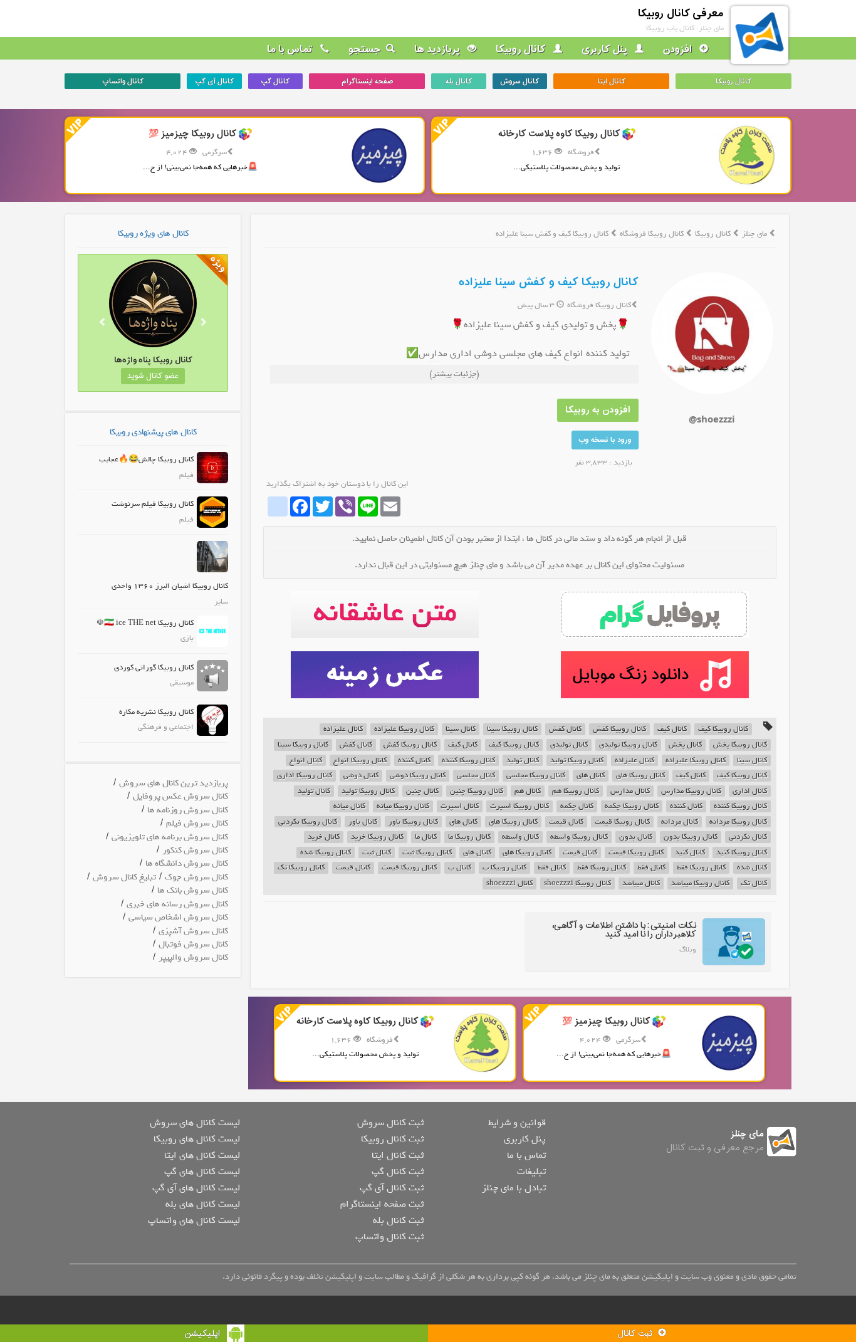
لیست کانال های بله (202, 1204)
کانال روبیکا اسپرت (519, 806)
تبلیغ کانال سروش (124, 877)
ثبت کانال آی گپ (392, 1187)
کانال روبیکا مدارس (691, 791)
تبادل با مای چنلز (514, 1187)
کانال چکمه (576, 806)
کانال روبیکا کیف (723, 729)
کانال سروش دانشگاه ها (186, 863)
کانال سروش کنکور (195, 850)
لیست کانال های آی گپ (196, 1187)
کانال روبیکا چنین (476, 791)
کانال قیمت (566, 822)
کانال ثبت (376, 853)
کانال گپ (275, 81)
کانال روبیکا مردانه (738, 822)
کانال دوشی (360, 776)
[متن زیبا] (384, 614)
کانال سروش (519, 81)
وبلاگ (687, 949)
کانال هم (527, 791)
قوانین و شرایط (517, 1122)
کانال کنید (690, 853)
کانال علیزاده (343, 729)
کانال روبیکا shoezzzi (577, 883)
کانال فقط (651, 868)
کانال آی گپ (214, 81)
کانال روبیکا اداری (304, 776)
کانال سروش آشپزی (193, 931)
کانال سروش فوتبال (193, 944)
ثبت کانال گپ (398, 1171)
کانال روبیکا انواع (360, 761)
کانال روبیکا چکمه (632, 806)
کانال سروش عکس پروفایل (180, 796)
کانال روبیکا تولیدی (628, 745)
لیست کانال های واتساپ (194, 1220)
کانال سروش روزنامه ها (187, 810)
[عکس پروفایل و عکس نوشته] (654, 614)
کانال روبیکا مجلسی (535, 776)
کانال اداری (750, 791)
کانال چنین (422, 791)
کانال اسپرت (460, 806)
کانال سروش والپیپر (193, 957)
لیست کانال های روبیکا (197, 1138)
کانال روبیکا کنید (741, 853)
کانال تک (754, 883)
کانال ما (426, 837)
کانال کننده (414, 761)
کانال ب (459, 868)
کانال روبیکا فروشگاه (653, 234)
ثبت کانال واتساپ (389, 1236)
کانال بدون (635, 837)
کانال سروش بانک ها (192, 890)
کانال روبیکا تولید (576, 761)
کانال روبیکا (522, 49)
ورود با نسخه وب (605, 440)
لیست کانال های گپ (202, 1171)
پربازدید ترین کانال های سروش (173, 783)
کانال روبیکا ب (504, 868)
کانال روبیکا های (640, 776)
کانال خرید (324, 837)
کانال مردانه (679, 822)
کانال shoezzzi (509, 883)
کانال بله (459, 81)
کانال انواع (306, 761)
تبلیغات (531, 1171)
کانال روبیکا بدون (691, 837)
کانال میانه (349, 806)
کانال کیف (672, 729)
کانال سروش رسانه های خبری (177, 904)
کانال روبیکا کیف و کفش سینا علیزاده (549, 282)
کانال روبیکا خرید (377, 837)
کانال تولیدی (569, 745)
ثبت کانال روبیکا (392, 1138)
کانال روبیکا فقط (701, 868)
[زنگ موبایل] (654, 674)
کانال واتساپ (123, 81)
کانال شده (752, 868)
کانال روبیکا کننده (468, 761)
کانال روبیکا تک (301, 868)
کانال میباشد (641, 883)
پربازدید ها (438, 49)
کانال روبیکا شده (325, 853)
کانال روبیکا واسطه (579, 837)
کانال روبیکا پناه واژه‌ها (153, 360)
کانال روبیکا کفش (619, 729)
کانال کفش (565, 729)
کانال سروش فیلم (197, 823)
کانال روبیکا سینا (512, 729)
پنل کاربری (606, 49)
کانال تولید (522, 761)
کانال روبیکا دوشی (418, 776)
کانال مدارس (630, 791)
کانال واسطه (520, 837)
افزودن (678, 49)
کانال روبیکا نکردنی (307, 822)
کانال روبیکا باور (413, 822)
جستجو (364, 49)
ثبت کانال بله (398, 1220)
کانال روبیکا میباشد (700, 883)
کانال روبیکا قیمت (622, 822)
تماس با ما (291, 49)
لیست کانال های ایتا (202, 1155)
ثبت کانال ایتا (398, 1155)
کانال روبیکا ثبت (427, 853)
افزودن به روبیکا (597, 410)
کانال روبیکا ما (469, 837)
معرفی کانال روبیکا (681, 13)
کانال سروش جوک (196, 877)
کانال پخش (685, 745)
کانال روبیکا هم (575, 791)
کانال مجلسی (476, 776)
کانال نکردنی (748, 837)
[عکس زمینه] (384, 674)
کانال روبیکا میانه (403, 806)
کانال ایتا (611, 81)
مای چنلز (754, 234)
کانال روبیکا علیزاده (404, 729)
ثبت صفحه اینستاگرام (382, 1204)
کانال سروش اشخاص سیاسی (178, 917)
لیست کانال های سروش (195, 1122)
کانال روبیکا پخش (740, 745)
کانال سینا (461, 729)
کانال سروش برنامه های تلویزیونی (170, 837)
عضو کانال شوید (153, 376)
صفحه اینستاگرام (367, 81)
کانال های (591, 776)
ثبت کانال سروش (390, 1122)
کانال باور (362, 822)
